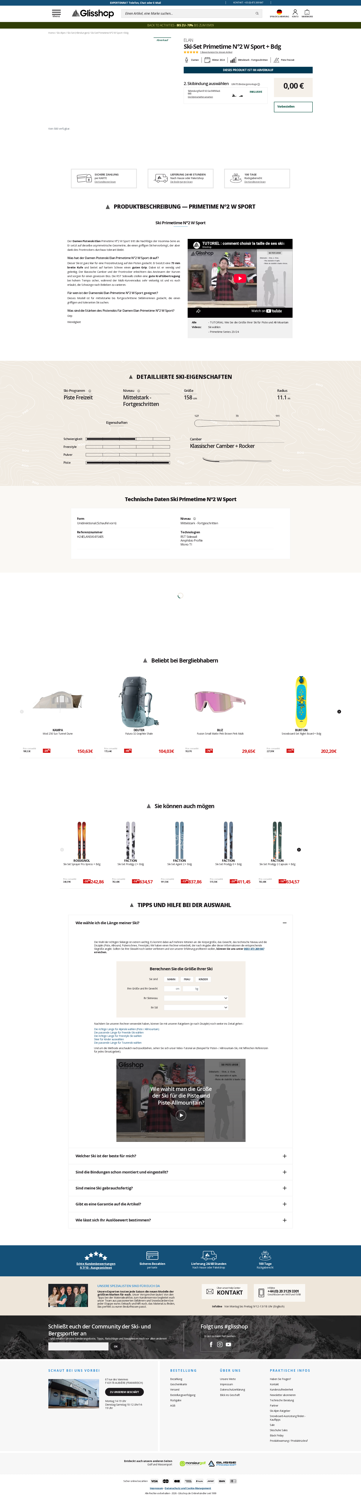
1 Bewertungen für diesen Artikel (216, 52)
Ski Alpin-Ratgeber (280, 1411)
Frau (187, 979)
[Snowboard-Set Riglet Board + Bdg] (301, 702)
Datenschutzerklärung (232, 1389)
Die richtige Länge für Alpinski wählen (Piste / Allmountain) (126, 1029)
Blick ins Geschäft (230, 1395)
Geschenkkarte (178, 1384)
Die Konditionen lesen (105, 181)
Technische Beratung (282, 1400)
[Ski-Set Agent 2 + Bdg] (179, 840)
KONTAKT (230, 1292)
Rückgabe (175, 1400)
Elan (188, 40)
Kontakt (274, 1384)
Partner (274, 1405)
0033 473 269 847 (254, 949)
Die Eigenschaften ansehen (200, 96)
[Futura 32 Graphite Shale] (139, 702)
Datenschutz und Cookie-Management (188, 1488)
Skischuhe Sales (279, 1430)
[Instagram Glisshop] (219, 1345)
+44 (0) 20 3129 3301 (283, 1291)
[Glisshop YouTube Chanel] (228, 1345)
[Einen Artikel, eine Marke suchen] (257, 13)
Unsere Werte (228, 1379)
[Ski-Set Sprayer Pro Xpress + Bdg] (82, 840)
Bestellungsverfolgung (182, 1395)
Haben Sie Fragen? (280, 1379)
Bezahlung (176, 1379)
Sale (272, 1425)
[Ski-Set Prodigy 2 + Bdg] (130, 840)
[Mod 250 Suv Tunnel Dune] (57, 702)
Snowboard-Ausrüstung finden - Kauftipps (288, 1417)
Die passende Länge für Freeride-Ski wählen (118, 1032)
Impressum (226, 1384)
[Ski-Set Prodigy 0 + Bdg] (228, 840)
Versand (174, 1389)
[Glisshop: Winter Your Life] (93, 13)
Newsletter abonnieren (283, 1395)
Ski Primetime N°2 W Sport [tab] (180, 222)
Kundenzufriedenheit (281, 1389)
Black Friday (276, 1435)
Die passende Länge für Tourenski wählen (118, 1042)
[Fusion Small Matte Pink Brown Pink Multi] (220, 702)
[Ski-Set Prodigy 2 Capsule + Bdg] (277, 840)
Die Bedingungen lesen (181, 181)
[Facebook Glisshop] (211, 1345)
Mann (171, 979)
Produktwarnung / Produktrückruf (289, 1440)
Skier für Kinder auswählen (109, 1039)
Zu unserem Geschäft (124, 1392)
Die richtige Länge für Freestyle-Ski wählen (118, 1036)
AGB (172, 1405)
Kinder (203, 979)
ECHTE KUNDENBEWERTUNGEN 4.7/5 (135, 3)
